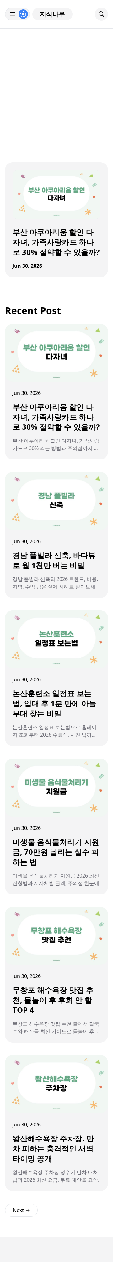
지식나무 (52, 14)
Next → (21, 1210)
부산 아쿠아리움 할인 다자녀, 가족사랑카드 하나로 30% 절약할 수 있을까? (56, 242)
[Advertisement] (56, 88)
